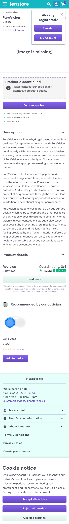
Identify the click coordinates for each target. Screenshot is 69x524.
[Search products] (49, 4)
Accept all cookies (34, 499)
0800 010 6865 (26, 393)
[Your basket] (63, 4)
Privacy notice (12, 443)
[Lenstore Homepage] (27, 4)
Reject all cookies (34, 508)
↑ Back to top (34, 378)
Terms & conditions (16, 435)
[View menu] (4, 3)
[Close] (61, 14)
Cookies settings (34, 518)
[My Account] (56, 4)
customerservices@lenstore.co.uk (24, 401)
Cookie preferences (16, 451)
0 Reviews (19, 30)
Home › (6, 12)
